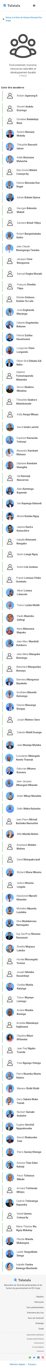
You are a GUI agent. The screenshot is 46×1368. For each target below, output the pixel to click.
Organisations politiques (35, 1335)
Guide (41, 1328)
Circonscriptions (38, 1347)
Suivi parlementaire (35, 1307)
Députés (40, 1296)
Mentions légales (17, 1364)
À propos (32, 1364)
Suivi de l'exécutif (36, 1318)
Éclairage (40, 1323)
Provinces (40, 1351)
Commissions (39, 1343)
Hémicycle (39, 1302)
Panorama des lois (35, 1312)
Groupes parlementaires (35, 1339)
